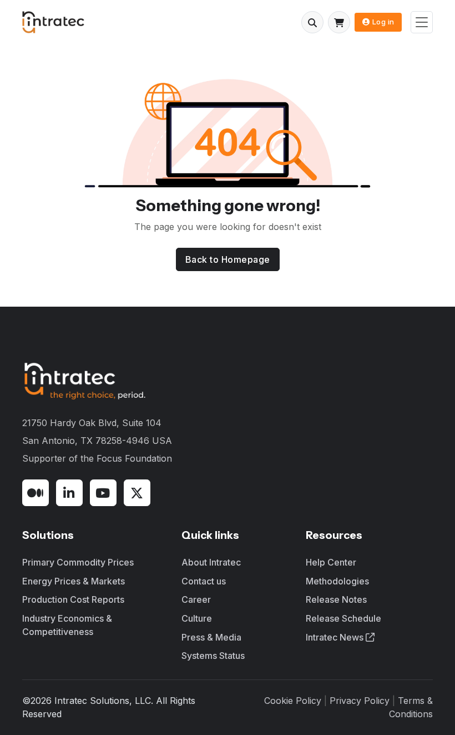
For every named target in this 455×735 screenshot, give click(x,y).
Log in (383, 21)
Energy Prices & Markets (73, 581)
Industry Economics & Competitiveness (67, 625)
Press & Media (211, 637)
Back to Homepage (227, 259)
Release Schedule (343, 618)
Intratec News (336, 637)
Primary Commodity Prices (78, 562)
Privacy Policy (360, 700)
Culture (196, 618)
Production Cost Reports (73, 599)
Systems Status (213, 655)
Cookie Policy (292, 700)
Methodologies (337, 581)
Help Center (331, 562)
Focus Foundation (134, 458)
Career (196, 599)
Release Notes (336, 599)
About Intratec (211, 562)
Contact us (203, 581)
